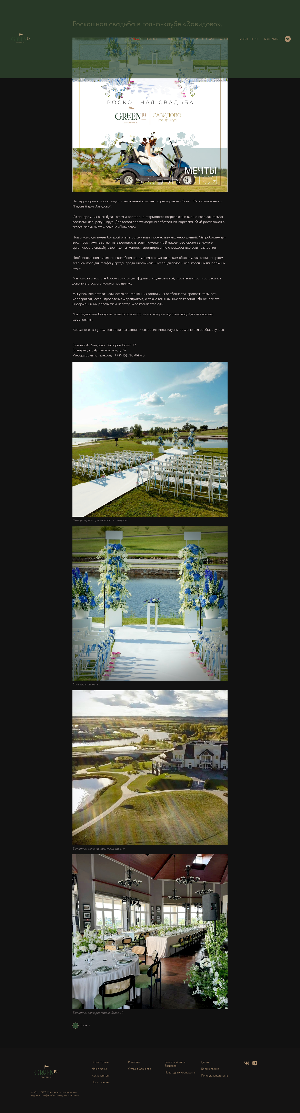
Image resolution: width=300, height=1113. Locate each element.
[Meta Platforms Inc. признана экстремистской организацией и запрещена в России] (255, 1065)
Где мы (205, 1062)
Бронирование (210, 1069)
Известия (134, 1062)
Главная (134, 39)
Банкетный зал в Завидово (175, 1064)
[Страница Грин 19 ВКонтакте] (247, 1065)
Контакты (271, 39)
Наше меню (99, 1069)
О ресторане (100, 1062)
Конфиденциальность (214, 1075)
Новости (153, 39)
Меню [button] (225, 39)
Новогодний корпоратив (180, 1072)
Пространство (101, 1082)
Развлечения (248, 39)
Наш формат (204, 39)
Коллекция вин (101, 1075)
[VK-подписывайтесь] (288, 39)
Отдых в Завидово (139, 1069)
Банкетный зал (177, 39)
